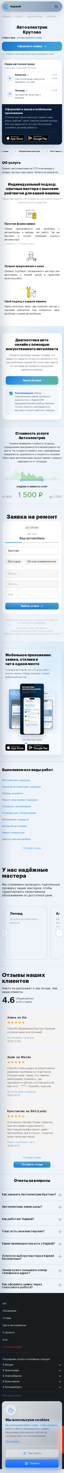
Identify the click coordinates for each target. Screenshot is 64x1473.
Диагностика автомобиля (16, 839)
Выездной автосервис (14, 826)
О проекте (9, 1332)
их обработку (40, 623)
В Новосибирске (12, 1376)
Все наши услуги (12, 1396)
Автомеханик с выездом (15, 820)
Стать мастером (12, 1347)
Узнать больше (32, 380)
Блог (5, 1340)
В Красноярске (11, 1381)
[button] (32, 46)
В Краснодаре (11, 1370)
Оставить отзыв (32, 1164)
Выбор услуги (30, 606)
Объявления (9, 1311)
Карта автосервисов (14, 1325)
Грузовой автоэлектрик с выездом (21, 787)
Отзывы (7, 1318)
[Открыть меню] (56, 6)
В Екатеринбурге (12, 1387)
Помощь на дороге (12, 793)
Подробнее (12, 1441)
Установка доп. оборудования (19, 813)
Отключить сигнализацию (16, 806)
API (4, 1304)
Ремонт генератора (13, 833)
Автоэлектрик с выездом (16, 780)
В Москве (8, 1365)
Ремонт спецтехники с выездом (20, 800)
